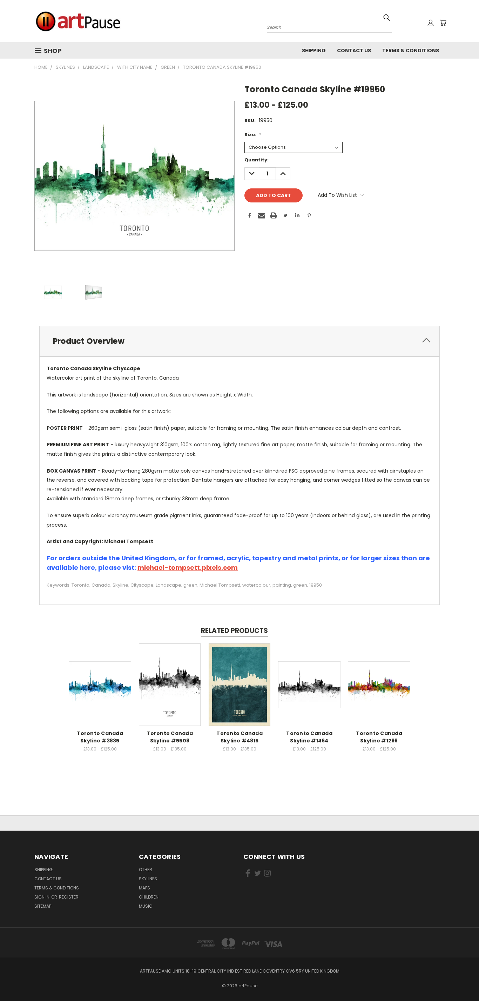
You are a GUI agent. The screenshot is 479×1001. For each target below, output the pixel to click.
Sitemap (42, 906)
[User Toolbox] (430, 22)
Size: (252, 134)
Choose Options (100, 684)
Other (145, 870)
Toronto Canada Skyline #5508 (170, 737)
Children (148, 897)
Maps (144, 888)
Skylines (148, 879)
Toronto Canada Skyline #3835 (100, 737)
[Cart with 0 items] (442, 22)
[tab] (239, 341)
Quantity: (256, 159)
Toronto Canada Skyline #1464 (309, 737)
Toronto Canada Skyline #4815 (239, 737)
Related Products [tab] (234, 630)
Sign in (42, 897)
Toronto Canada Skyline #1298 (379, 737)
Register (69, 897)
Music (146, 906)
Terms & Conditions (410, 50)
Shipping (314, 50)
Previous (460, 979)
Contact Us (354, 50)
